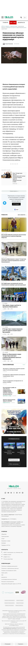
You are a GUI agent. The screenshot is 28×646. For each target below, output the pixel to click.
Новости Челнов (19, 602)
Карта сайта (4, 572)
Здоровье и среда (5, 540)
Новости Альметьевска (9, 602)
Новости (7, 26)
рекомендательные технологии (10, 628)
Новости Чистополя (9, 605)
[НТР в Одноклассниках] (14, 492)
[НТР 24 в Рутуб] (19, 492)
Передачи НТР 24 (5, 545)
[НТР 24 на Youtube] (8, 492)
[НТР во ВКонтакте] (11, 492)
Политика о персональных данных (10, 568)
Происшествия (13, 26)
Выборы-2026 (22, 22)
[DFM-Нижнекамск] (17, 592)
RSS (2, 575)
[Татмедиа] (8, 593)
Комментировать (13, 191)
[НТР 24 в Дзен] (22, 492)
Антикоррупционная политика (9, 579)
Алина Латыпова (9, 43)
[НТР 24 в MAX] (5, 492)
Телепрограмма (14, 460)
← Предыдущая (7, 643)
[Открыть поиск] (21, 17)
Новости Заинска (19, 605)
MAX (17, 209)
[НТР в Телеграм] (17, 492)
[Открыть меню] (2, 17)
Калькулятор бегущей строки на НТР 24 (11, 583)
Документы (4, 577)
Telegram (17, 204)
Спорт (2, 538)
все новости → (22, 214)
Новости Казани (20, 600)
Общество (3, 534)
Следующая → (21, 643)
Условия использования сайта (8, 570)
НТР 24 (3, 26)
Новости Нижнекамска (9, 600)
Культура (3, 543)
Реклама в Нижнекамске (7, 581)
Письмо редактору (8, 559)
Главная (5, 22)
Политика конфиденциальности (9, 566)
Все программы (14, 464)
